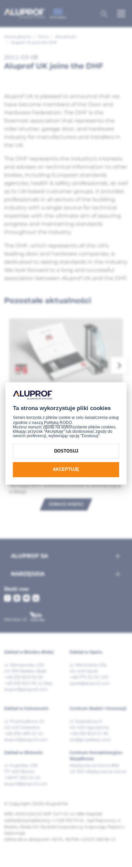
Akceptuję (66, 469)
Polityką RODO (58, 422)
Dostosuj (66, 451)
